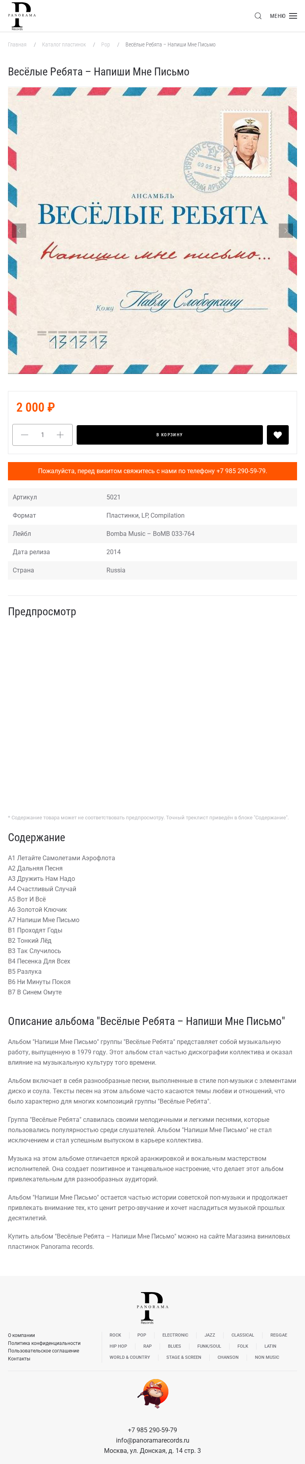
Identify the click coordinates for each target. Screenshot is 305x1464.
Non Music (267, 1357)
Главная (18, 44)
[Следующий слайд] (286, 230)
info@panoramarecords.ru (152, 1440)
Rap (147, 1346)
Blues (174, 1346)
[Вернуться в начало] (22, 16)
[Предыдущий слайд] (19, 230)
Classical (243, 1335)
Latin (270, 1346)
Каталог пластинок (64, 44)
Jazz (210, 1335)
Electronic (175, 1335)
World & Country (130, 1357)
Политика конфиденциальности (44, 1343)
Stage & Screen (183, 1357)
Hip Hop (118, 1346)
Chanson (228, 1357)
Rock (115, 1335)
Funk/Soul (209, 1346)
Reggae (278, 1335)
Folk (242, 1346)
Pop (106, 44)
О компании (21, 1335)
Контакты (19, 1359)
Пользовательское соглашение (43, 1351)
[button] (258, 16)
